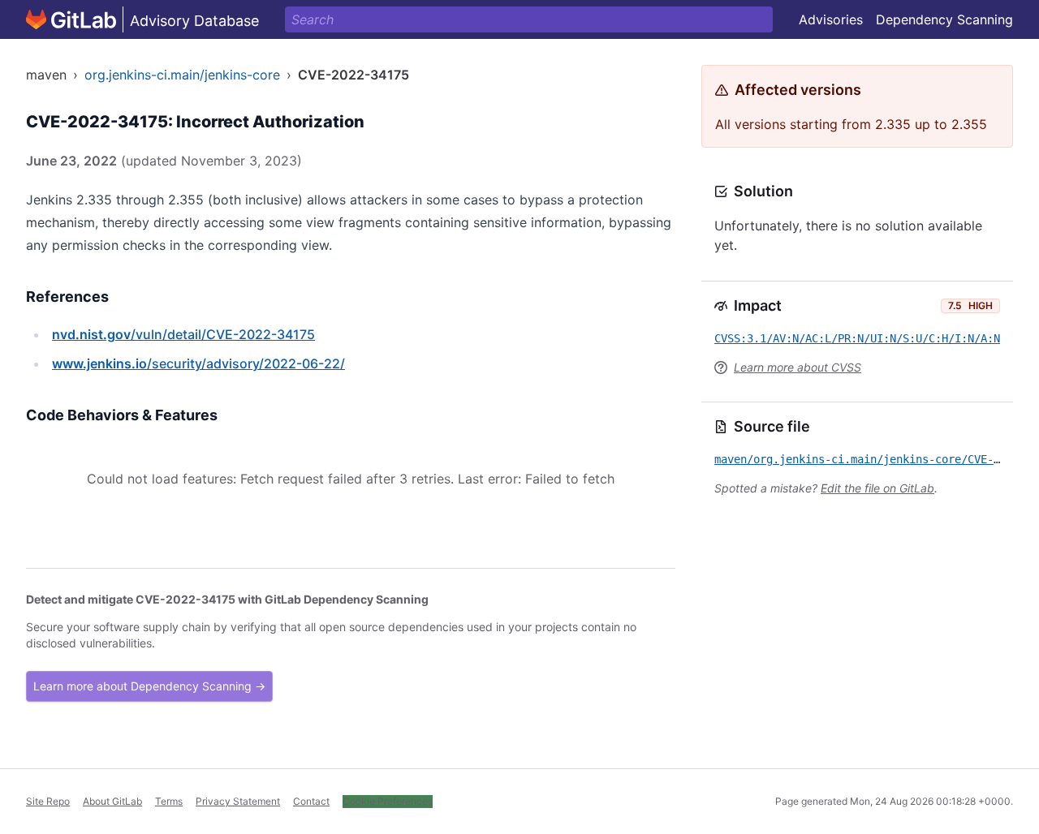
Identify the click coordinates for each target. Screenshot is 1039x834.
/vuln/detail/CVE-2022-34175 (183, 334)
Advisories (831, 19)
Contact (311, 801)
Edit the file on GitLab (877, 488)
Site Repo (48, 801)
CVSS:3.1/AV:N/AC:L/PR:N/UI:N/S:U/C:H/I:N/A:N (857, 338)
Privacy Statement (238, 801)
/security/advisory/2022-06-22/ (198, 363)
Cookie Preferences (388, 801)
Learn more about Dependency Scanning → (149, 686)
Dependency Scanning (944, 19)
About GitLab (112, 801)
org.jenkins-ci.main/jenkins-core (182, 75)
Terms (169, 801)
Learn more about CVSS (797, 367)
